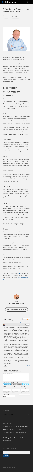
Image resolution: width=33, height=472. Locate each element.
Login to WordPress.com (16, 384)
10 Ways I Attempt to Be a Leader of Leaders (15, 435)
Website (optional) (23, 387)
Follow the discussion (28, 319)
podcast (20, 273)
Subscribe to (6, 394)
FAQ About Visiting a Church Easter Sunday (14, 432)
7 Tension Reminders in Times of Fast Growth (15, 426)
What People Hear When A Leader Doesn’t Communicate (14, 439)
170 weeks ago (17, 324)
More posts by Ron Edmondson (16, 309)
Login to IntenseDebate (7, 384)
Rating (12, 322)
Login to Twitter (25, 384)
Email (13, 386)
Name (4, 386)
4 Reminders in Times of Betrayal (12, 429)
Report (28, 365)
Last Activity (18, 322)
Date (8, 322)
